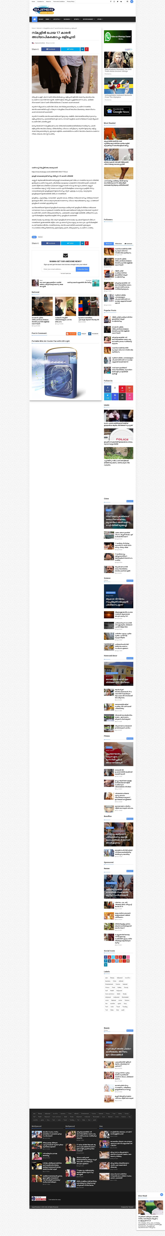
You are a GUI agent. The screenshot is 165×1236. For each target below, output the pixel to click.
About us (48, 1)
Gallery (119, 987)
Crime (108, 510)
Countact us (40, 1)
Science (127, 1000)
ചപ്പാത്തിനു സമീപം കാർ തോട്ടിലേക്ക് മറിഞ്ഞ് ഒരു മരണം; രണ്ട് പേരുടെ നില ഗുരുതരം (117, 463)
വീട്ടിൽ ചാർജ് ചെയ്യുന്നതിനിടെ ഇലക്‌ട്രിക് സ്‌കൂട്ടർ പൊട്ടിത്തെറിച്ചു (122, 319)
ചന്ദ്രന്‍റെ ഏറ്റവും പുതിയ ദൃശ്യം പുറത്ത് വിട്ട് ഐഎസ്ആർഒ (123, 635)
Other (99, 19)
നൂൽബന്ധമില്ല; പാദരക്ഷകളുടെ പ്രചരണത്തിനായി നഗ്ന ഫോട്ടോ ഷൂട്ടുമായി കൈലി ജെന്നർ (123, 299)
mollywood (116, 997)
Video (112, 1010)
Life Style (56, 19)
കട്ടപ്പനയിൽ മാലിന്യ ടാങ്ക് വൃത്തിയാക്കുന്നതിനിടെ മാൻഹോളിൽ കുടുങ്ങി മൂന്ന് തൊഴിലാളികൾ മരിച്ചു (116, 143)
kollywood (108, 997)
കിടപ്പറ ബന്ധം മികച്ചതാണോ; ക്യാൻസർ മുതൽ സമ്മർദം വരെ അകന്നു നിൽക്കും (120, 1154)
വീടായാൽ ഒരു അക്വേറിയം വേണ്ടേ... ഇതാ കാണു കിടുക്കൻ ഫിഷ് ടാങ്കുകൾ (123, 717)
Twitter (71, 49)
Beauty (112, 978)
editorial (121, 981)
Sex (106, 1003)
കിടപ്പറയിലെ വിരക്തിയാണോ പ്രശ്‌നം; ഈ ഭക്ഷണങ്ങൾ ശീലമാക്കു (119, 1165)
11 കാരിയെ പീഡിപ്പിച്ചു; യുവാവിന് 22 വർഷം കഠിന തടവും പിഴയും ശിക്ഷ (123, 545)
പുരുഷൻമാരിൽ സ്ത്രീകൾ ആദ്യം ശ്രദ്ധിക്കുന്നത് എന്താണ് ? (123, 1064)
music (107, 1000)
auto (106, 978)
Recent (41, 19)
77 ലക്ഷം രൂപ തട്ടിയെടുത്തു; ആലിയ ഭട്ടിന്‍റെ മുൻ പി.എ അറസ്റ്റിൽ (85, 1172)
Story (125, 1003)
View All (130, 501)
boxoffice (110, 827)
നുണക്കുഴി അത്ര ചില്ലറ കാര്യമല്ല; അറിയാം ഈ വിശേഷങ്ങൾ (118, 1052)
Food (113, 987)
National (39, 28)
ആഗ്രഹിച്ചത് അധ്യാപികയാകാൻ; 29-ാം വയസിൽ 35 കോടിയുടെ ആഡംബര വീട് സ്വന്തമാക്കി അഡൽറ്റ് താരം (124, 693)
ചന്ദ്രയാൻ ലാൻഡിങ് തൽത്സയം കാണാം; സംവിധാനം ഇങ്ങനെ (122, 646)
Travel (118, 1006)
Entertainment (88, 19)
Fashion (118, 984)
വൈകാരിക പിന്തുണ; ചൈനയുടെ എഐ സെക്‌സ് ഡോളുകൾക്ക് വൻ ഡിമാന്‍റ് (121, 1143)
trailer (112, 1006)
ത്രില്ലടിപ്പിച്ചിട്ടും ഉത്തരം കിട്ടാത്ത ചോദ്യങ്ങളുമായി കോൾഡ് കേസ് (123, 926)
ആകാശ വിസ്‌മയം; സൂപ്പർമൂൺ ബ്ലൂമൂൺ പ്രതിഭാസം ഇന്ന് (117, 602)
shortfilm (112, 1003)
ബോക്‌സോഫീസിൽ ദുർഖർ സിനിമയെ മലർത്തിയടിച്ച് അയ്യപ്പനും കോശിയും (123, 852)
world (122, 1010)
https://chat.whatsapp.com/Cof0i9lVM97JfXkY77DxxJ (50, 172)
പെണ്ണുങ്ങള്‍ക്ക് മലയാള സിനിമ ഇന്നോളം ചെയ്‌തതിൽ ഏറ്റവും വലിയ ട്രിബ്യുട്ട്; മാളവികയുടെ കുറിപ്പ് (123, 938)
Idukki (118, 994)
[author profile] (33, 44)
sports (119, 1003)
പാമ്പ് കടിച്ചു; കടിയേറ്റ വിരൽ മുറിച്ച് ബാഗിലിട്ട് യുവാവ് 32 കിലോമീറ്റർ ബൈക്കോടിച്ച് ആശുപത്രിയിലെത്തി (116, 183)
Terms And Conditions (59, 1)
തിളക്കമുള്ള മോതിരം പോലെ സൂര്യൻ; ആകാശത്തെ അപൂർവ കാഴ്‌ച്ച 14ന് (124, 614)
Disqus (84, 333)
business (67, 19)
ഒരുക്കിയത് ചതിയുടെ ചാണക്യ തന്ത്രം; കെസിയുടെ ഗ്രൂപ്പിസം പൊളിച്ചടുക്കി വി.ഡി (148, 1218)
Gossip (126, 987)
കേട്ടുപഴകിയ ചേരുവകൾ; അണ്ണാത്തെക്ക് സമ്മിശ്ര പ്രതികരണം (123, 915)
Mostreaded (111, 592)
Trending (125, 1006)
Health (112, 990)
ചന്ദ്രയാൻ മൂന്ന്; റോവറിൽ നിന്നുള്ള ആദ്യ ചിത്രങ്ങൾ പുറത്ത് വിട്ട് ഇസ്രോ (123, 625)
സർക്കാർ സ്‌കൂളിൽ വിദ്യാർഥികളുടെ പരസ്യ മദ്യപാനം (63, 319)
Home (33, 1)
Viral (117, 1010)
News (47, 19)
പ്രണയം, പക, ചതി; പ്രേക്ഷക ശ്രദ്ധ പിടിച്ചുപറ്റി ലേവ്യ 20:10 (123, 904)
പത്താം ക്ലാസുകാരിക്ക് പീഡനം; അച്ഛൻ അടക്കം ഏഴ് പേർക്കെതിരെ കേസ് (124, 534)
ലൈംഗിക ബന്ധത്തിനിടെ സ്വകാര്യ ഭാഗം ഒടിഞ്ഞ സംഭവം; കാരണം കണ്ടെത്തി (121, 1176)
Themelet (130, 1207)
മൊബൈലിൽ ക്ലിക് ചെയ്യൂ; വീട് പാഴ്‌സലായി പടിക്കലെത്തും (123, 706)
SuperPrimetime (36, 1207)
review (120, 1000)
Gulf (106, 990)
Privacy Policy (70, 1)
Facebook (51, 49)
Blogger (72, 333)
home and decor (112, 673)
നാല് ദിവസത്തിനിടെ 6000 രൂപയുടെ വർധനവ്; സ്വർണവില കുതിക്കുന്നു (123, 251)
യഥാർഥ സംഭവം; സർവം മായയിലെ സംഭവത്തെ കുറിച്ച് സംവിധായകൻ (118, 892)
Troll (106, 1010)
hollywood (119, 990)
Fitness (109, 747)
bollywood (119, 978)
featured (125, 984)
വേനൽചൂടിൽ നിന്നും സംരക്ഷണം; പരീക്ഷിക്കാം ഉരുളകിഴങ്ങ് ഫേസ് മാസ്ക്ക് (123, 1087)
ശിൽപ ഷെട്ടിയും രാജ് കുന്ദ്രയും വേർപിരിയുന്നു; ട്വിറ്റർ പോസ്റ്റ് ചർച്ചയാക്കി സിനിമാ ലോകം (87, 1183)
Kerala (124, 994)
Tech (106, 1006)
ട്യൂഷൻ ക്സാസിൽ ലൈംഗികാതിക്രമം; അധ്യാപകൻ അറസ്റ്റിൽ (122, 569)
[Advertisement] (65, 148)
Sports (76, 19)
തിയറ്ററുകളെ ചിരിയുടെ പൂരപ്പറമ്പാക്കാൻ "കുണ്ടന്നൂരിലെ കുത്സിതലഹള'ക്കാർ (53, 1144)
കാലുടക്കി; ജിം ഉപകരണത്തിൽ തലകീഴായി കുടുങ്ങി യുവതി (123, 772)
